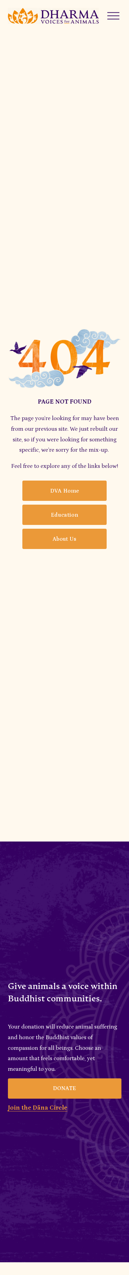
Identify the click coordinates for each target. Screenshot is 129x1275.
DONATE (64, 1088)
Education (64, 515)
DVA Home (64, 491)
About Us (65, 539)
